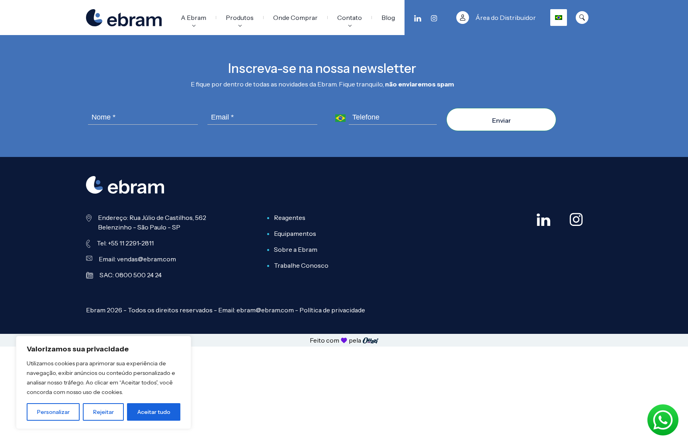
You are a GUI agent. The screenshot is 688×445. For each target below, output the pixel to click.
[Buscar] (582, 17)
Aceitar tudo (153, 412)
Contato (349, 18)
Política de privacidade (332, 310)
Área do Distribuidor (505, 18)
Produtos (240, 18)
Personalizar (53, 412)
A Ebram (193, 18)
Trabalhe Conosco (301, 265)
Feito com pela (335, 340)
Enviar (501, 120)
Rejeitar (103, 412)
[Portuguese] (558, 17)
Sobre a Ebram (295, 249)
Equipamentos (295, 233)
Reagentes (289, 218)
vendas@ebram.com (146, 259)
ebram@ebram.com (265, 310)
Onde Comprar (295, 18)
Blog (388, 18)
